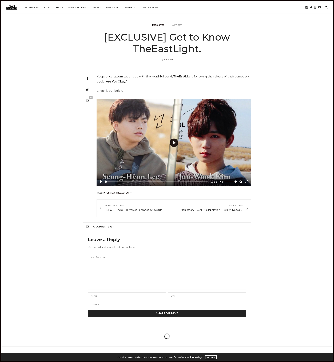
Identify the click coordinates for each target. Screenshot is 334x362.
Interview (109, 193)
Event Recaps (77, 7)
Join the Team (149, 7)
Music (47, 7)
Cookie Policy (193, 357)
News (59, 7)
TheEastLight (124, 193)
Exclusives (31, 7)
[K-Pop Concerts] (11, 7)
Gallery (96, 7)
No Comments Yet (103, 226)
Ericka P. (168, 59)
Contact (129, 7)
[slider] (156, 181)
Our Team (112, 7)
